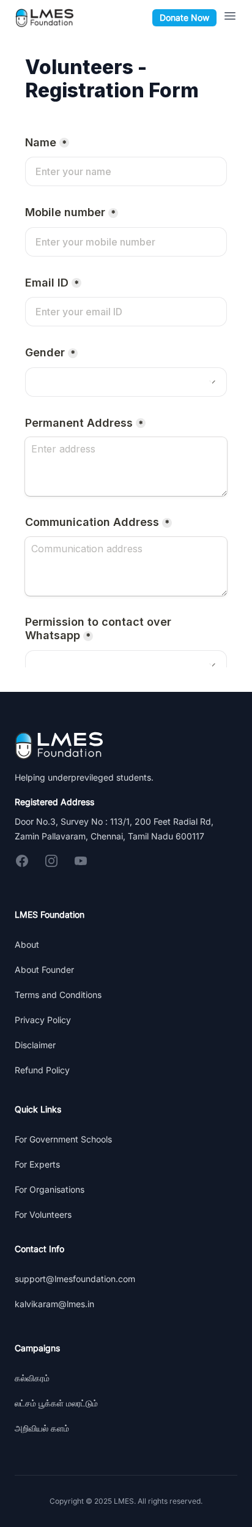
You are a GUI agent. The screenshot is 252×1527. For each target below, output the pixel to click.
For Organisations (49, 1189)
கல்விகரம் (32, 1378)
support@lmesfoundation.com (75, 1279)
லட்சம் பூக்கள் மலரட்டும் (56, 1403)
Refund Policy (42, 1070)
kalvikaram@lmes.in (54, 1304)
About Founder (44, 969)
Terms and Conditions (58, 994)
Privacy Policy (43, 1020)
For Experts (37, 1164)
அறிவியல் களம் (42, 1428)
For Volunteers (43, 1214)
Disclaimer (35, 1045)
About (27, 944)
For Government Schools (63, 1139)
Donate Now (184, 17)
